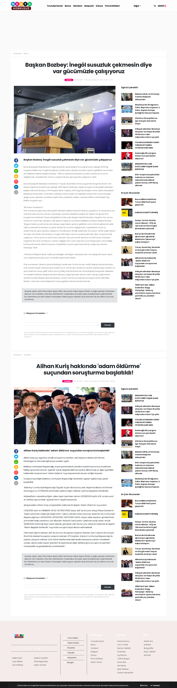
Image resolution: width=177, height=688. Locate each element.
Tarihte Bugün (123, 658)
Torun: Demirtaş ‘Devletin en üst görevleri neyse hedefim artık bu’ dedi (147, 250)
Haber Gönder (40, 665)
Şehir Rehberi (123, 669)
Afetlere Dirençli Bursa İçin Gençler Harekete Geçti (146, 121)
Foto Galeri (72, 638)
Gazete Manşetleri (125, 672)
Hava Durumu (123, 641)
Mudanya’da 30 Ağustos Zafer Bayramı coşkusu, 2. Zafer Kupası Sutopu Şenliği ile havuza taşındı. (147, 108)
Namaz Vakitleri (124, 648)
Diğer (137, 5)
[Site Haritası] (41, 648)
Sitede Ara (148, 641)
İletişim (70, 662)
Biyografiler (149, 648)
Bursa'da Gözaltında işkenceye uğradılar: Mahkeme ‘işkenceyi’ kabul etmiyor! (145, 238)
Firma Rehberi (112, 5)
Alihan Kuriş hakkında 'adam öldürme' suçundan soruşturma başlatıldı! (146, 262)
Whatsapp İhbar (41, 661)
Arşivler (71, 652)
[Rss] (36, 648)
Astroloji (147, 655)
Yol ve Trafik (122, 644)
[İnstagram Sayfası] (22, 648)
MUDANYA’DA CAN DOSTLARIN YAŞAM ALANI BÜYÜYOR (146, 167)
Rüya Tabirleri (149, 651)
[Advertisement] (88, 31)
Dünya (99, 5)
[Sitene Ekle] (45, 648)
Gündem (77, 5)
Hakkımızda (17, 658)
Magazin (89, 5)
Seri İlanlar (121, 665)
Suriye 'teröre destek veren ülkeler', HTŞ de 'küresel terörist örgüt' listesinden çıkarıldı (146, 224)
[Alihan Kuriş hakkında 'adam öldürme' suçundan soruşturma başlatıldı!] (64, 415)
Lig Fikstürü (122, 655)
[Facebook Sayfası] (13, 648)
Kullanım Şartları (41, 658)
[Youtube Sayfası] (27, 648)
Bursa (68, 5)
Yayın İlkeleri (17, 661)
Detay (145, 685)
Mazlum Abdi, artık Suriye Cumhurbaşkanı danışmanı (147, 97)
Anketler (147, 644)
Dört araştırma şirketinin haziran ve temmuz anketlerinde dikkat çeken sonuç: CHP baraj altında (147, 180)
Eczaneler (121, 651)
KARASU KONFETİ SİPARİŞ (146, 212)
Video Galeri (73, 643)
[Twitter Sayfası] (17, 648)
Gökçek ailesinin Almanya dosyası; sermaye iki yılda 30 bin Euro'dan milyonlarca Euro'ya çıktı (147, 133)
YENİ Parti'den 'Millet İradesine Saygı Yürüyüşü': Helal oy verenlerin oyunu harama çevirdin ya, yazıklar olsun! (147, 292)
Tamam (156, 685)
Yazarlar (71, 647)
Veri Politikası (17, 665)
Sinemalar (121, 662)
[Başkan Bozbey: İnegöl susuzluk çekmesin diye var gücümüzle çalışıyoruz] (64, 119)
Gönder (107, 325)
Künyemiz (71, 657)
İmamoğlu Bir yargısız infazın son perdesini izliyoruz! (145, 156)
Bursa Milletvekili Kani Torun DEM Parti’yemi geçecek (145, 202)
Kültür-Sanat (96, 662)
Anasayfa (17, 53)
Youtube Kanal (55, 5)
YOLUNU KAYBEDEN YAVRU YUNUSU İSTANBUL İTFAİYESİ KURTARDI (147, 145)
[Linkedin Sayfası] (31, 648)
